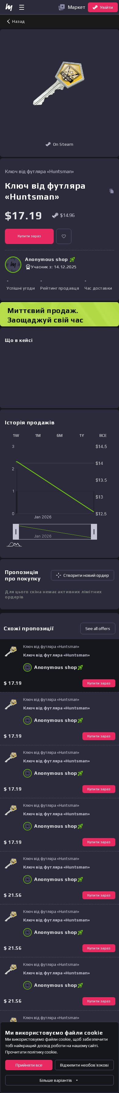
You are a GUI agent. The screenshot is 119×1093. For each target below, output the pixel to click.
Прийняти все (29, 1065)
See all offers (97, 628)
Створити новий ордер (86, 575)
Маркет (76, 7)
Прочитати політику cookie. (31, 1051)
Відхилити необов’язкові (84, 1065)
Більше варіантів (56, 1080)
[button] (63, 236)
